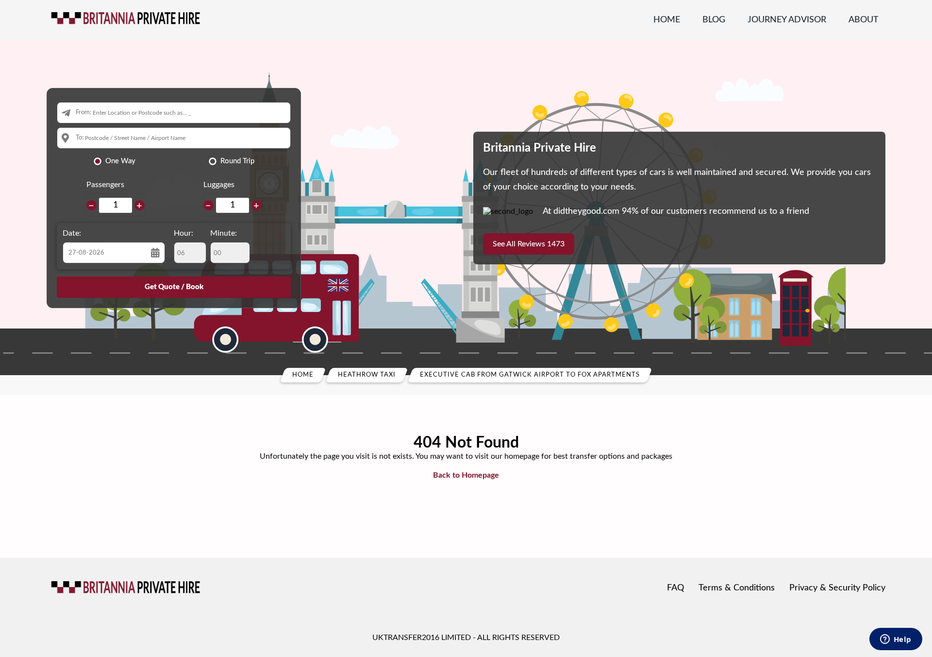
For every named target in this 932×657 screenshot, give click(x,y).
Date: (72, 233)
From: (83, 112)
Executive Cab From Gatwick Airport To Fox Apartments (530, 375)
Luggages (218, 185)
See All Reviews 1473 (529, 244)
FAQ (675, 588)
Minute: (223, 233)
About (864, 20)
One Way (120, 161)
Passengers (105, 185)
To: (79, 138)
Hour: (183, 233)
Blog (713, 20)
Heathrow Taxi (367, 375)
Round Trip (237, 161)
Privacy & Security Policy (837, 588)
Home (666, 20)
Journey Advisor (787, 20)
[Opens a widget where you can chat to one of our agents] (895, 640)
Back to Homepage (466, 475)
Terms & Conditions (737, 588)
